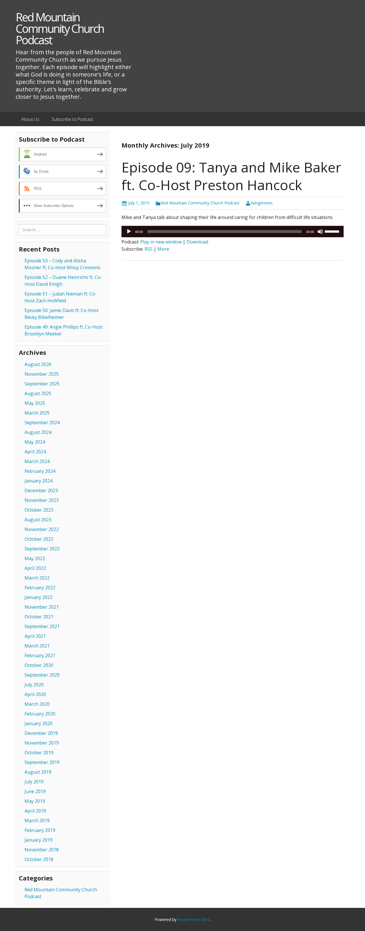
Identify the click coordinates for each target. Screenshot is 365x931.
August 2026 (38, 364)
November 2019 (42, 743)
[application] (232, 231)
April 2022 (35, 568)
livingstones (262, 203)
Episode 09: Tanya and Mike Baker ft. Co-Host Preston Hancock (231, 176)
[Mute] (320, 231)
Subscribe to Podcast (72, 119)
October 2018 (39, 859)
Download (197, 242)
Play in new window (161, 242)
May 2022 (35, 558)
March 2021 (37, 646)
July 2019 (34, 782)
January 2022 (38, 597)
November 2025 (42, 374)
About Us (30, 119)
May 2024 (35, 442)
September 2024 (42, 422)
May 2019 (35, 801)
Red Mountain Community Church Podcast (200, 203)
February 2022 (40, 587)
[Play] (129, 231)
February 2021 (40, 655)
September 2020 (42, 675)
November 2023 (42, 500)
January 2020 (38, 723)
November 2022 (42, 529)
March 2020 (37, 704)
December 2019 (41, 733)
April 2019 (35, 811)
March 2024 (37, 461)
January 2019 (38, 840)
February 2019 (40, 830)
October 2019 (39, 752)
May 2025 (35, 403)
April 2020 (35, 694)
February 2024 (40, 471)
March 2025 (37, 413)
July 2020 (34, 684)
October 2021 (39, 617)
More (163, 249)
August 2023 (38, 519)
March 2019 (37, 820)
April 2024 (35, 452)
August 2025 (38, 393)
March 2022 (37, 578)
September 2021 (42, 626)
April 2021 (35, 636)
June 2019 (35, 791)
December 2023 (41, 490)
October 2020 (39, 665)
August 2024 (38, 432)
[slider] (333, 231)
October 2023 (39, 510)
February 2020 (40, 714)
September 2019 (42, 762)
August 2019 (38, 772)
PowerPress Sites (194, 919)
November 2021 (42, 607)
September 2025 (42, 384)
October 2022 (39, 539)
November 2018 (42, 849)
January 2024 (38, 481)
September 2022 (42, 549)
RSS (149, 249)
